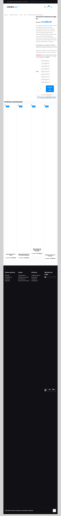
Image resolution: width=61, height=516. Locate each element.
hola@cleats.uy (42, 1)
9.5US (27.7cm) (45, 77)
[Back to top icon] (54, 510)
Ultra (25, 14)
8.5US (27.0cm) (45, 71)
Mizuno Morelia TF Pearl (11, 254)
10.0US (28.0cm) (45, 79)
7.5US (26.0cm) (45, 66)
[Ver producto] (14, 106)
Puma (21, 14)
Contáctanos (21, 275)
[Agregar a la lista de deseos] (14, 109)
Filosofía (7, 280)
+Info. (54, 98)
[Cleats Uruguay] (13, 6)
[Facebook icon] (49, 1)
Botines (6, 14)
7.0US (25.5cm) (45, 63)
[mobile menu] (54, 7)
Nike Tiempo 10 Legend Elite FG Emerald (37, 250)
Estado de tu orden (23, 277)
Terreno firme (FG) (14, 14)
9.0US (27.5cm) (45, 74)
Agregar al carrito (49, 88)
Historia (7, 275)
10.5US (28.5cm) (45, 82)
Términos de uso (35, 275)
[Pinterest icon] (51, 1)
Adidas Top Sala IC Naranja (50, 255)
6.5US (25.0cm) (45, 61)
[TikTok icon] (53, 1)
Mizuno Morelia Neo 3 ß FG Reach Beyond (24, 254)
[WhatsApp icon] (48, 1)
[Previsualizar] (14, 113)
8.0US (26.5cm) (45, 69)
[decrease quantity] (37, 88)
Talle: (37, 71)
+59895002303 (33, 1)
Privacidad (34, 277)
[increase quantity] (44, 88)
